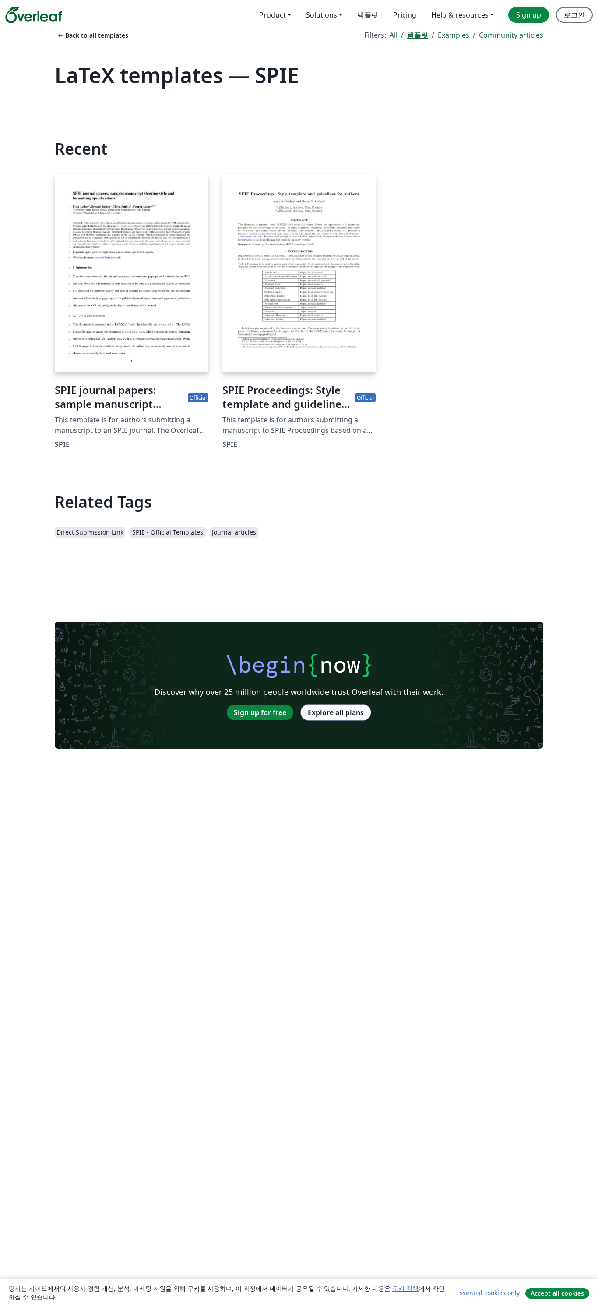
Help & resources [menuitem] (460, 15)
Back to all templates (92, 35)
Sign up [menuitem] (528, 15)
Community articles (511, 35)
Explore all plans (336, 712)
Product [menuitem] (272, 15)
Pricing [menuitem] (404, 15)
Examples (453, 35)
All (393, 35)
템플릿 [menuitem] (367, 15)
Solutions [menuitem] (321, 15)
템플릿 (417, 35)
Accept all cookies (557, 1293)
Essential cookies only (488, 1293)
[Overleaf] (33, 15)
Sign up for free (260, 712)
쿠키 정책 (405, 1288)
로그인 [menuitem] (574, 15)
